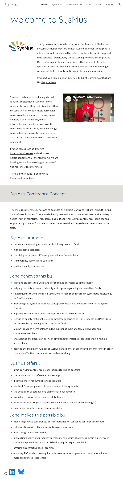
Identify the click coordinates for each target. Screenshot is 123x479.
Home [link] (44, 4)
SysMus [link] (55, 4)
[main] (61, 19)
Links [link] (98, 4)
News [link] (89, 4)
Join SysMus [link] (73, 4)
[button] (119, 4)
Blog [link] (108, 4)
